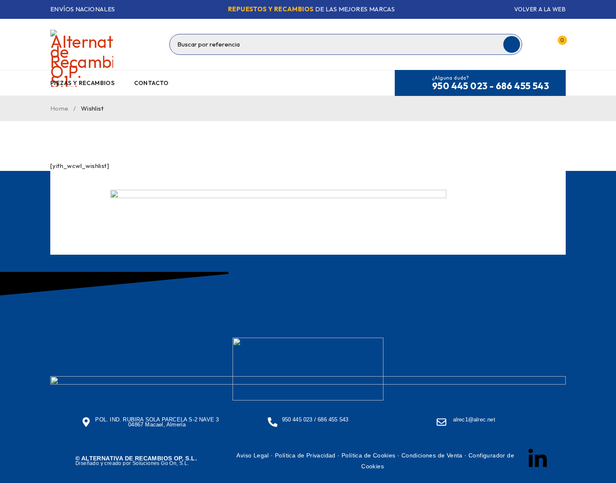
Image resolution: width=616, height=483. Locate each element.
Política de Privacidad (305, 455)
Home (59, 108)
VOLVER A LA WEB (540, 9)
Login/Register (539, 44)
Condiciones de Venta (432, 455)
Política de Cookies (369, 455)
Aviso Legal (252, 455)
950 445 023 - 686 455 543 (490, 86)
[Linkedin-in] (537, 459)
